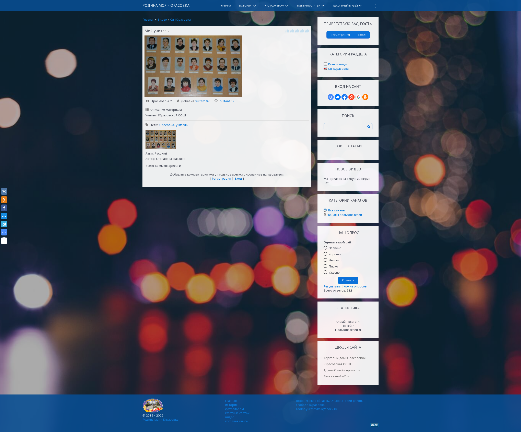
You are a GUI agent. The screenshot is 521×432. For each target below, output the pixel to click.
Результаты (332, 286)
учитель (182, 125)
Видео (162, 19)
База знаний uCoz (336, 376)
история (231, 405)
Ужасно (334, 272)
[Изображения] (161, 139)
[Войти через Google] (358, 97)
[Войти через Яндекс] (351, 97)
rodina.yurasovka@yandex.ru (316, 409)
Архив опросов (355, 286)
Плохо (333, 266)
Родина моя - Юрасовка (165, 5)
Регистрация (221, 178)
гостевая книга (236, 421)
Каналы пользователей (345, 215)
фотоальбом (234, 409)
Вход (238, 178)
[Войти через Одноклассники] (365, 97)
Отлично (335, 248)
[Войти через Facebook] (344, 97)
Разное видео (338, 64)
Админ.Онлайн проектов (342, 370)
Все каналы (336, 210)
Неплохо (335, 260)
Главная (148, 19)
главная (231, 401)
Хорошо (335, 254)
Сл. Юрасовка (180, 19)
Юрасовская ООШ (337, 364)
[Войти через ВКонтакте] (338, 97)
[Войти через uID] (331, 97)
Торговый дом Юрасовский (345, 358)
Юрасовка (166, 125)
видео (229, 417)
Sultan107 (202, 101)
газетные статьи (237, 413)
